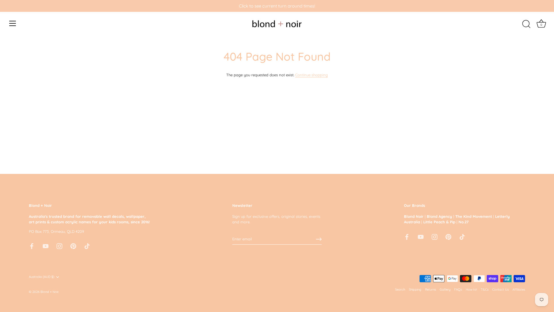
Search (400, 289)
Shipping (415, 289)
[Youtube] (45, 245)
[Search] (526, 24)
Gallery (445, 289)
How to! (471, 289)
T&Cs (485, 289)
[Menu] (12, 23)
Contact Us (500, 289)
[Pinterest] (73, 245)
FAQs (458, 289)
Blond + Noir (49, 292)
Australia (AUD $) (41, 277)
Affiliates (518, 289)
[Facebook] (32, 245)
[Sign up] (319, 239)
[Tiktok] (87, 245)
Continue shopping (311, 75)
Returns (430, 289)
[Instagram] (59, 245)
